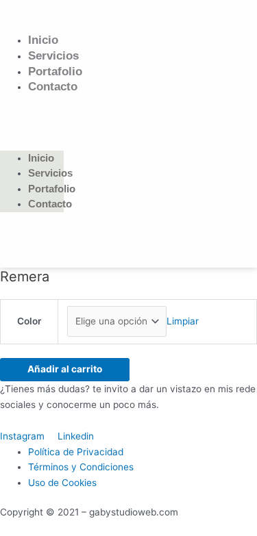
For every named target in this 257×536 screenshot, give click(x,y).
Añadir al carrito (64, 368)
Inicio (43, 40)
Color (29, 321)
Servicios (53, 55)
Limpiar (183, 321)
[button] (32, 117)
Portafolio (55, 71)
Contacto (52, 86)
